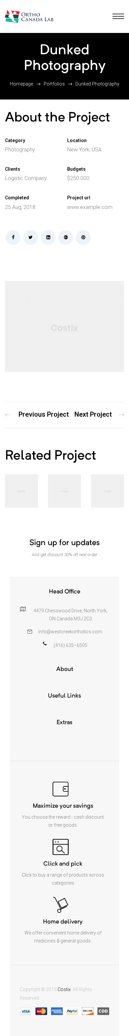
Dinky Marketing (99, 415)
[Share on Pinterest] (83, 237)
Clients (12, 169)
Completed (17, 197)
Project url (78, 197)
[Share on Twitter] (30, 237)
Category (15, 140)
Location (77, 140)
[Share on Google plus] (65, 237)
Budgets (76, 169)
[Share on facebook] (13, 237)
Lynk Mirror (37, 415)
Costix (64, 989)
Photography (20, 149)
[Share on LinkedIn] (48, 237)
